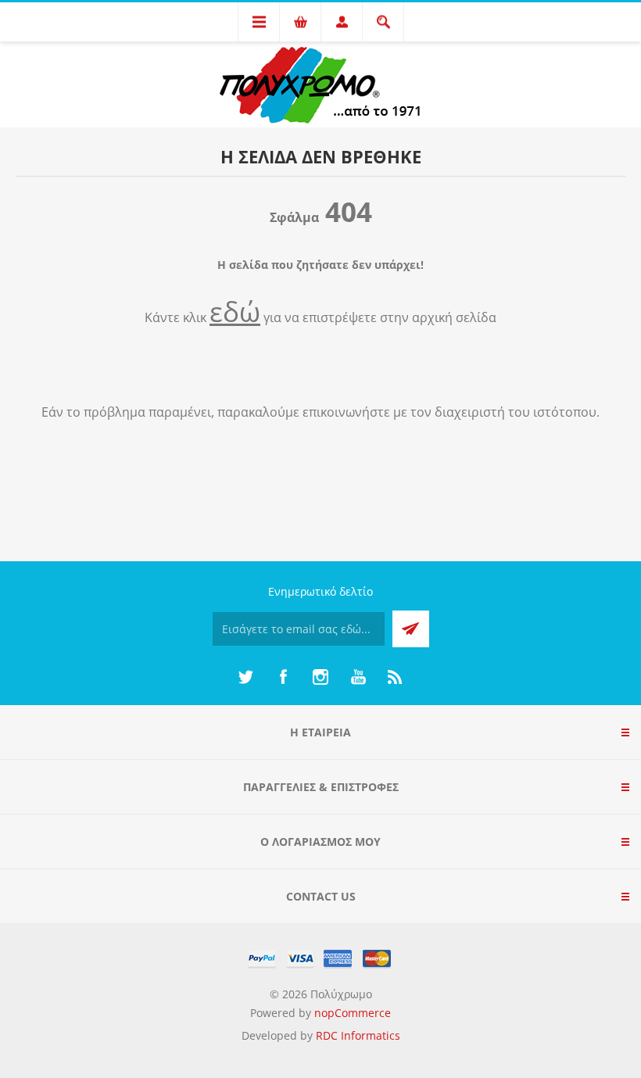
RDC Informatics (358, 1035)
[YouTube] (358, 676)
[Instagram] (320, 676)
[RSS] (395, 676)
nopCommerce (352, 1012)
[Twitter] (245, 676)
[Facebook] (282, 676)
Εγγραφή (410, 629)
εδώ (234, 311)
